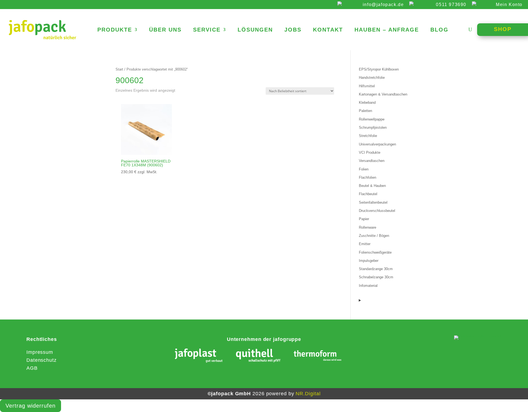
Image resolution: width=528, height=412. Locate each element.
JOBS (292, 30)
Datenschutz (41, 360)
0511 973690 (451, 4)
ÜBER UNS (165, 30)
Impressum (39, 352)
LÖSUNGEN (255, 30)
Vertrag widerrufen (31, 406)
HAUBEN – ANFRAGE (386, 30)
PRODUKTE (114, 30)
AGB (32, 368)
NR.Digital (308, 393)
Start (119, 69)
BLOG (439, 30)
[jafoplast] (198, 356)
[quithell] (258, 356)
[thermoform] (317, 356)
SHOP (503, 29)
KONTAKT (328, 30)
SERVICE (207, 30)
